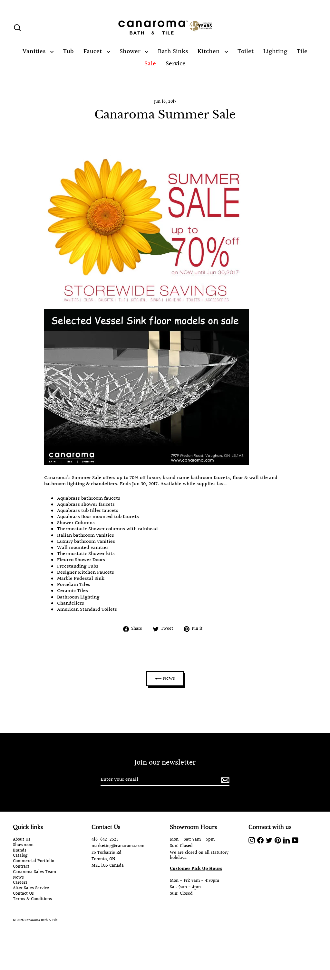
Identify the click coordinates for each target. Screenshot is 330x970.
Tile (302, 51)
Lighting (275, 51)
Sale (150, 64)
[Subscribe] (224, 780)
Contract (21, 867)
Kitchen (209, 51)
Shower (131, 51)
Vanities (35, 51)
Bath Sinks (173, 51)
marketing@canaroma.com (118, 846)
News (168, 678)
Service (176, 64)
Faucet (93, 51)
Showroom (23, 845)
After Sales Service (31, 888)
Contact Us (23, 894)
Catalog (20, 856)
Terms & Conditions (32, 899)
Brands (19, 850)
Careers (20, 883)
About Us (21, 840)
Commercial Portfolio (33, 861)
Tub (68, 51)
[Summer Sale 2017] (146, 464)
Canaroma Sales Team (34, 872)
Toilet (246, 51)
